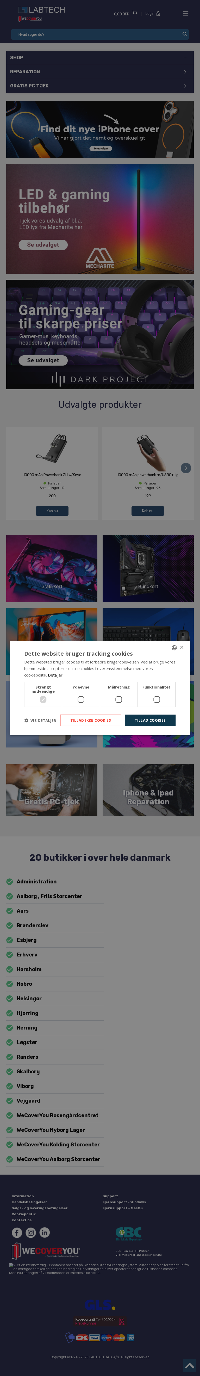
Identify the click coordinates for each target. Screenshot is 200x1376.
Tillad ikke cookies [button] (90, 719)
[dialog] (100, 688)
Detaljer (55, 675)
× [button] (182, 647)
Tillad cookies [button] (150, 719)
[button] (40, 720)
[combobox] (174, 647)
